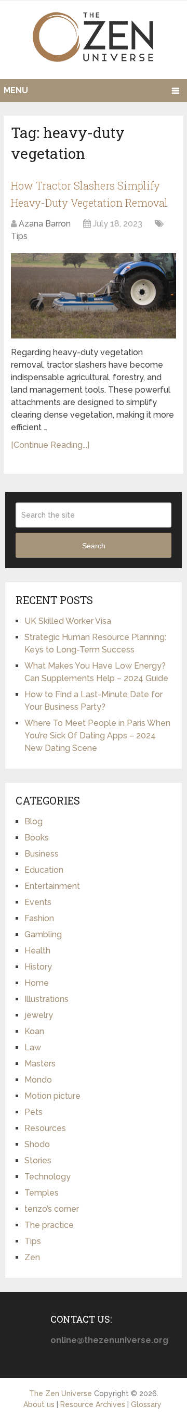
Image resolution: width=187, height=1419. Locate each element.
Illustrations (46, 999)
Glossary (146, 1404)
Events (37, 902)
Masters (40, 1064)
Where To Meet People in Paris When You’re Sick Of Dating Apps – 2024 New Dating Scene (97, 735)
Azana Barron (45, 224)
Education (43, 870)
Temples (41, 1193)
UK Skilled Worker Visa (67, 621)
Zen (32, 1257)
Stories (37, 1160)
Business (41, 854)
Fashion (39, 918)
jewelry (38, 1015)
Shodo (37, 1144)
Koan (34, 1031)
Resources (45, 1128)
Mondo (38, 1080)
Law (32, 1047)
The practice (49, 1225)
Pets (33, 1112)
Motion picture (52, 1096)
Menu (16, 90)
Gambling (43, 934)
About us (39, 1404)
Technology (47, 1177)
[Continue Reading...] (50, 445)
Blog (33, 821)
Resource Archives (92, 1404)
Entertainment (52, 886)
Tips (19, 236)
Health (37, 951)
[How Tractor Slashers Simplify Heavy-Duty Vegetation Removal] (93, 295)
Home (36, 983)
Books (36, 838)
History (38, 967)
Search (93, 546)
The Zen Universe (60, 1393)
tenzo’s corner (51, 1209)
